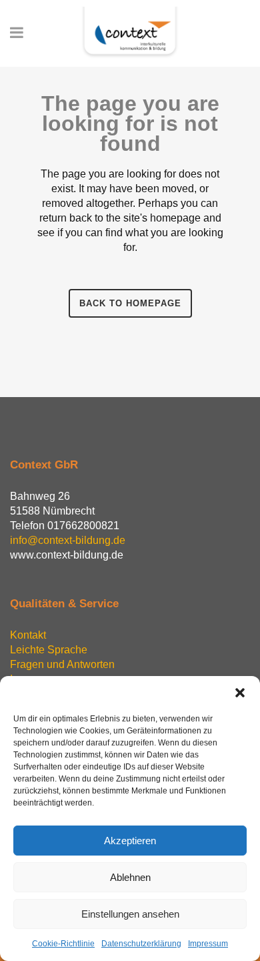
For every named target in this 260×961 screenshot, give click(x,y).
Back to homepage (130, 303)
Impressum (208, 943)
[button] (240, 692)
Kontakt (28, 635)
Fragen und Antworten (62, 664)
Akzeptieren (130, 840)
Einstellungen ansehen (130, 914)
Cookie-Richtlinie (63, 943)
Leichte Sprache (48, 649)
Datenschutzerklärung (141, 943)
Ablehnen (130, 877)
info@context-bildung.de (67, 540)
